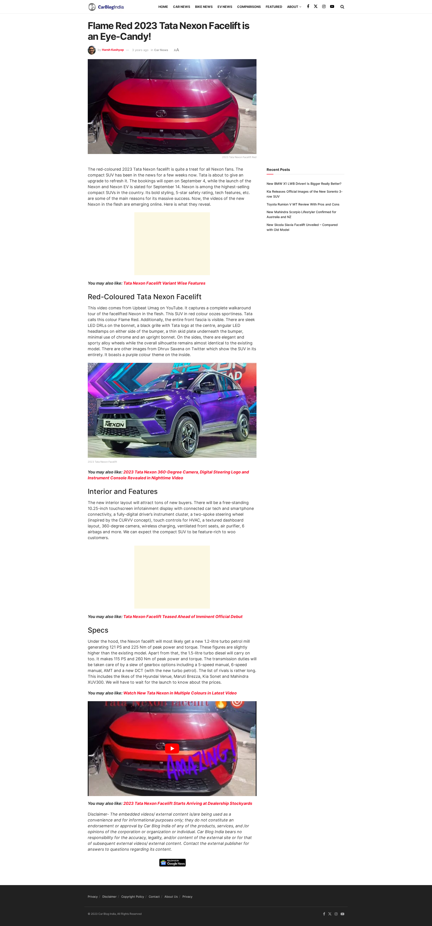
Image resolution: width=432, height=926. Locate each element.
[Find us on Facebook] (308, 6)
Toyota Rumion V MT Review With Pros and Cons (303, 204)
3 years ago (140, 50)
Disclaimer (109, 896)
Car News (181, 7)
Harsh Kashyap (113, 50)
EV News (225, 7)
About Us (171, 896)
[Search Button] (342, 6)
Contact (154, 896)
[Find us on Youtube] (332, 6)
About (292, 7)
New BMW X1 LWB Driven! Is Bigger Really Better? (304, 183)
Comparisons (249, 7)
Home (163, 7)
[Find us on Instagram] (324, 6)
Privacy (93, 896)
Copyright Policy (132, 896)
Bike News (204, 7)
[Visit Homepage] (106, 6)
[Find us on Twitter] (316, 6)
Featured (274, 7)
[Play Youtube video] (172, 748)
